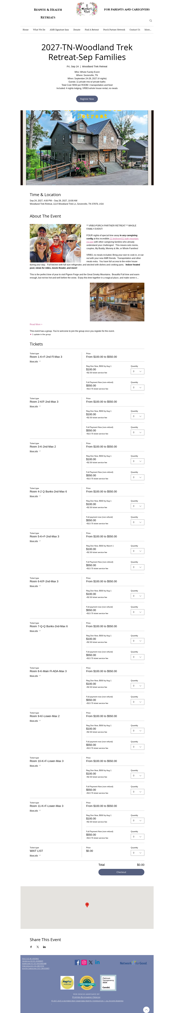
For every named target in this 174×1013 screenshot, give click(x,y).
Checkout (121, 872)
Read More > (36, 324)
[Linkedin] (97, 962)
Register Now (87, 98)
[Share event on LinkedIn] (44, 947)
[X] (90, 962)
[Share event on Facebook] (31, 947)
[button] (39, 29)
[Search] (151, 20)
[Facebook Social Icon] (77, 962)
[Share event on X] (37, 947)
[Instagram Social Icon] (84, 962)
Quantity (134, 366)
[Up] (146, 1010)
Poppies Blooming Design (86, 997)
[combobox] (137, 371)
